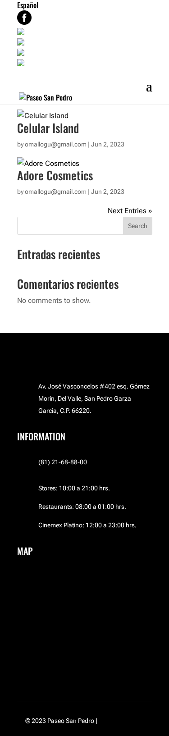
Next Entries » (130, 210)
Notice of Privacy (121, 720)
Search (137, 225)
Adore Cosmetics (55, 175)
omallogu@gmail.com (56, 191)
